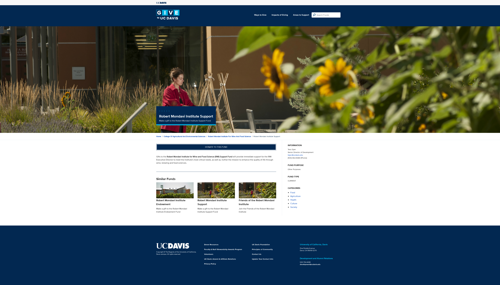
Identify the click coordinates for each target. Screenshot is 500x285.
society (293, 207)
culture (293, 203)
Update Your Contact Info (262, 259)
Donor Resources (211, 244)
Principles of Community (262, 249)
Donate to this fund (216, 146)
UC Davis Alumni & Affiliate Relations (220, 259)
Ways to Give (260, 14)
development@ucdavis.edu (310, 264)
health (293, 199)
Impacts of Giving (280, 14)
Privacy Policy (210, 263)
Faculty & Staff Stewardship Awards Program (223, 249)
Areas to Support (301, 14)
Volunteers (208, 254)
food (292, 192)
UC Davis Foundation (261, 244)
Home (158, 136)
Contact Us (256, 254)
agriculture (295, 196)
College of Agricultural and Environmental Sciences (184, 136)
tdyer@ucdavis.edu (295, 155)
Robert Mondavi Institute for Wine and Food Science (229, 136)
